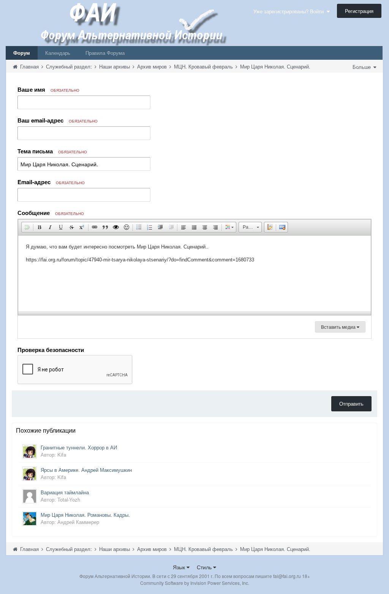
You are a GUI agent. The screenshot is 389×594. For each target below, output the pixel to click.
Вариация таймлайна (65, 492)
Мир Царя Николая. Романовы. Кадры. (85, 514)
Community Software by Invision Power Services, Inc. (194, 583)
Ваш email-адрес (57, 120)
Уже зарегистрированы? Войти (290, 11)
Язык (180, 567)
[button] (27, 227)
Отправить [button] (351, 403)
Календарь (57, 52)
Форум (21, 52)
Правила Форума (105, 52)
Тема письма (52, 151)
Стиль (205, 567)
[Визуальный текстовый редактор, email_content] (194, 274)
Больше (362, 66)
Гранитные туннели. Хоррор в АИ (79, 447)
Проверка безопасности (50, 349)
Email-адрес (51, 182)
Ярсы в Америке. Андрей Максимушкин (86, 469)
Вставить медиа (339, 326)
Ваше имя (48, 89)
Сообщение (50, 213)
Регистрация (359, 10)
